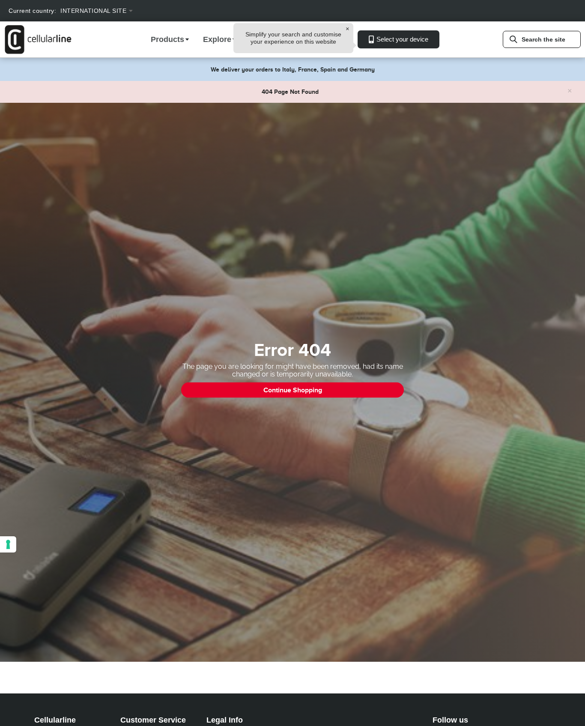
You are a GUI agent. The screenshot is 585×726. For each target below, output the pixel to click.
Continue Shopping (292, 390)
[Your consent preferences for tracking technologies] (8, 544)
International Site (93, 10)
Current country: (32, 10)
